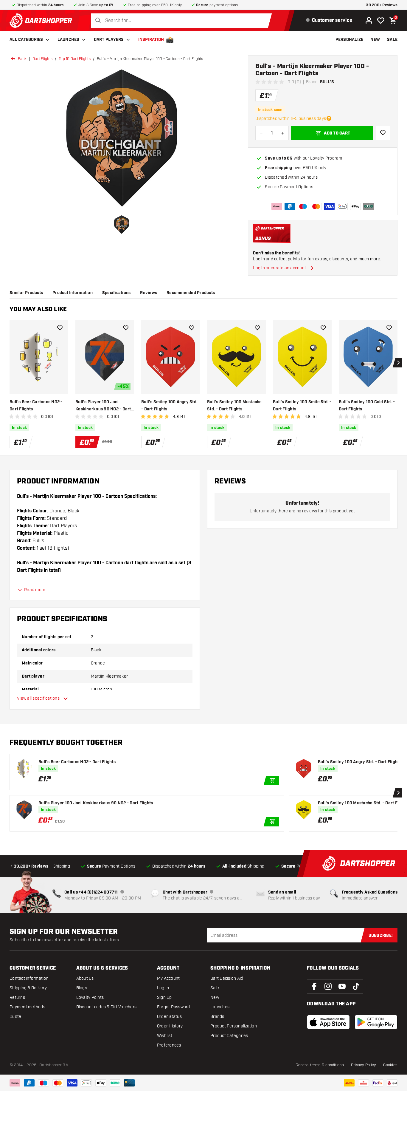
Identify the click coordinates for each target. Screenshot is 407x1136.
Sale (214, 987)
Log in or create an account (279, 268)
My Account (168, 978)
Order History (170, 1026)
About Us (85, 978)
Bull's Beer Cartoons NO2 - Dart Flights (36, 405)
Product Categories (229, 1035)
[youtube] (342, 986)
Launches (69, 39)
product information (72, 293)
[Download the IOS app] (328, 1022)
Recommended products (191, 293)
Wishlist (164, 1035)
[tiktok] (356, 986)
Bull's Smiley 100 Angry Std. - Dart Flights (169, 405)
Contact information (29, 978)
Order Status (169, 1016)
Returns (17, 997)
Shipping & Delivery (28, 987)
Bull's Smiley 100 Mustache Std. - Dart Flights (234, 405)
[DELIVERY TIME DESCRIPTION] (329, 118)
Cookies (390, 1065)
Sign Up (164, 997)
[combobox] (183, 20)
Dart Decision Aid (226, 978)
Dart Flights (42, 59)
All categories (26, 39)
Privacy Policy (363, 1065)
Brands (217, 1016)
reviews (148, 293)
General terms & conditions (320, 1065)
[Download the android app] (376, 1022)
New (214, 997)
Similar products (26, 293)
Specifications (116, 293)
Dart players (109, 39)
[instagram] (328, 986)
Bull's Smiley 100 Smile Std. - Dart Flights (302, 405)
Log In (163, 987)
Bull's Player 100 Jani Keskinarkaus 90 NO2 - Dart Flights (103, 406)
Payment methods (27, 1007)
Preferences (169, 1045)
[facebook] (314, 986)
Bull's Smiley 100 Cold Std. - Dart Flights (367, 405)
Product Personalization (233, 1026)
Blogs (81, 987)
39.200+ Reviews (381, 5)
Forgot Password (173, 1007)
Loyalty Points (90, 997)
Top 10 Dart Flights (75, 59)
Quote (15, 1016)
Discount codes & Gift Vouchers (106, 1007)
